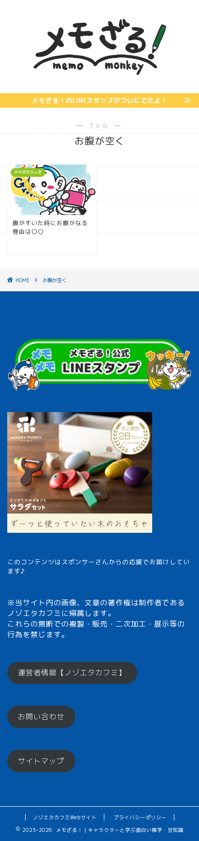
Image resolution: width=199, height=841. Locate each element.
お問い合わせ (41, 717)
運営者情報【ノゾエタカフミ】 (72, 673)
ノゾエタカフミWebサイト (65, 817)
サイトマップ (41, 761)
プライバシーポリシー (140, 817)
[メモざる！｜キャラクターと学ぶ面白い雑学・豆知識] (99, 85)
